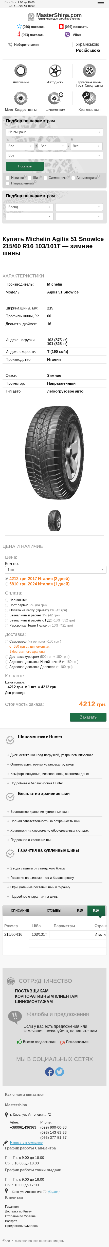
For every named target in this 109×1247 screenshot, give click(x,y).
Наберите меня (26, 44)
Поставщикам (31, 991)
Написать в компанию (26, 1142)
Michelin (54, 284)
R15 (80, 910)
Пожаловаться (77, 1041)
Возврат (11, 1221)
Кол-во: (12, 564)
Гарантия (12, 1206)
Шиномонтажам (34, 1002)
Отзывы (54, 910)
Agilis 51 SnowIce (63, 292)
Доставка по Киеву (18, 1211)
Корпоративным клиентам (46, 996)
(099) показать (77, 27)
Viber (77, 35)
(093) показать (33, 35)
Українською (87, 44)
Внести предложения (39, 1041)
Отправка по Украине (20, 1216)
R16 (96, 910)
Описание (20, 910)
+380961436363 (23, 1127)
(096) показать (34, 27)
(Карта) (54, 1192)
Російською (88, 50)
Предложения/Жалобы (21, 1226)
